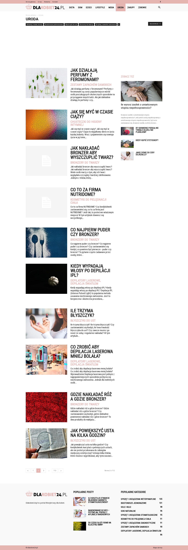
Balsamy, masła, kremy (34, 24)
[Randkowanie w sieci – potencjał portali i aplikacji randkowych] (79, 513)
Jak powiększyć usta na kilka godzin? (92, 433)
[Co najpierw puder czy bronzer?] (46, 243)
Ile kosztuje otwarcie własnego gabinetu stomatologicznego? (98, 500)
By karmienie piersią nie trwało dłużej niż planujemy (147, 130)
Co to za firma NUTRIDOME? (85, 192)
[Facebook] (160, 2)
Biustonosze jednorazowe (54, 24)
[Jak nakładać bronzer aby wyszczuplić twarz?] (46, 161)
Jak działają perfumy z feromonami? (84, 75)
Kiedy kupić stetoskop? (147, 140)
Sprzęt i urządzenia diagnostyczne (138, 523)
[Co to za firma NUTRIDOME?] (46, 202)
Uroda (121, 7)
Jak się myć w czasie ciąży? (91, 114)
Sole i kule (126, 507)
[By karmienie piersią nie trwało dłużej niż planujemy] (127, 131)
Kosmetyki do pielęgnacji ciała (88, 201)
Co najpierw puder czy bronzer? (90, 232)
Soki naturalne (128, 511)
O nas (40, 2)
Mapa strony (157, 548)
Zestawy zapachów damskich (90, 84)
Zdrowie (142, 7)
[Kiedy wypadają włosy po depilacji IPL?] (46, 279)
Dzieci (89, 7)
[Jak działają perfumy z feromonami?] (46, 83)
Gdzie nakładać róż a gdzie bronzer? (91, 397)
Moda (111, 7)
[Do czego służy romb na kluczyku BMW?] (79, 526)
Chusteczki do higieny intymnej (86, 123)
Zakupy (131, 7)
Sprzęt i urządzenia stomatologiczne (139, 515)
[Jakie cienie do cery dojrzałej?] (127, 156)
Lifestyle (100, 7)
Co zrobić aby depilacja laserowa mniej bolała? (91, 351)
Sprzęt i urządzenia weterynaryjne (138, 499)
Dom (80, 7)
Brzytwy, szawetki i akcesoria (106, 24)
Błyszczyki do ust (71, 24)
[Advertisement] (94, 46)
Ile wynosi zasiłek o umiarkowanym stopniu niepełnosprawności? (139, 106)
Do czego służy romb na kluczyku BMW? (99, 523)
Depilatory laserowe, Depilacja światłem (85, 282)
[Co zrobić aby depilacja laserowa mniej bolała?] (46, 360)
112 (55, 470)
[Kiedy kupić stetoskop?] (127, 143)
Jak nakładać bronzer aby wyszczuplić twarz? (91, 152)
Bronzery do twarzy (86, 24)
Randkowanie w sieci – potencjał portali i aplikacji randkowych (99, 512)
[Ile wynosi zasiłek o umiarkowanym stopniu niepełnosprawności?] (141, 91)
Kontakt (55, 2)
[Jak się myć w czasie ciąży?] (46, 125)
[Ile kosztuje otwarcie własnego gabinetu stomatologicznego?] (79, 501)
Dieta (71, 7)
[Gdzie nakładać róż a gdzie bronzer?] (46, 407)
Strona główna (30, 2)
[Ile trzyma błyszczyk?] (46, 323)
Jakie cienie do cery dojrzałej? (145, 153)
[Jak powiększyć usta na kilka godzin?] (46, 443)
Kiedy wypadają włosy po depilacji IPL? (90, 270)
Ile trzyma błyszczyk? (82, 313)
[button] (159, 7)
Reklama (47, 2)
